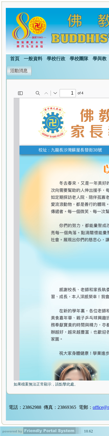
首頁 (14, 58)
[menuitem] (14, 58)
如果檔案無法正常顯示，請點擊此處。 (46, 384)
